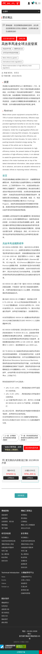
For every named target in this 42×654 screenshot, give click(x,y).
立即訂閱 (22, 39)
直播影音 (24, 561)
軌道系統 (5, 557)
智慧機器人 (5, 537)
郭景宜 (16, 73)
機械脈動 (5, 511)
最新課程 (5, 518)
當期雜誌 (24, 515)
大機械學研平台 (27, 573)
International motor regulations (12, 62)
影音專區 (24, 533)
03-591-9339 (32, 631)
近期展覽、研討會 (8, 521)
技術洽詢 (5, 561)
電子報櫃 (5, 528)
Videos (4, 583)
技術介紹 (5, 616)
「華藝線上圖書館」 (11, 450)
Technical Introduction (10, 573)
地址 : (30, 634)
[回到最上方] (40, 652)
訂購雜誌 (24, 521)
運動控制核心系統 (8, 544)
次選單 (5, 11)
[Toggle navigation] (38, 3)
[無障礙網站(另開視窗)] (21, 646)
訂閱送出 (11, 478)
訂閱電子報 (21, 652)
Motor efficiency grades (10, 58)
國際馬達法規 (18, 49)
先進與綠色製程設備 (8, 541)
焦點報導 (5, 515)
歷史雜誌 (24, 518)
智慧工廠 (5, 551)
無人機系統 (5, 554)
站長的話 (5, 606)
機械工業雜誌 (26, 511)
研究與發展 (6, 533)
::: (2, 2)
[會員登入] (29, 3)
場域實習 (24, 583)
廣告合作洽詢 (25, 528)
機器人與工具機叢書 (28, 525)
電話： (24, 631)
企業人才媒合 (25, 580)
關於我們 (5, 599)
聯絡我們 (5, 619)
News (3, 577)
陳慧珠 (10, 73)
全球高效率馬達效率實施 (10, 53)
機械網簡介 (5, 603)
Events (4, 580)
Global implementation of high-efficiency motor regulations (17, 67)
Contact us (5, 587)
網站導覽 (5, 622)
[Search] (36, 3)
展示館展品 (5, 613)
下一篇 (23, 436)
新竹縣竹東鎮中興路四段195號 (29, 637)
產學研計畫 (25, 590)
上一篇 (6, 436)
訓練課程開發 (25, 593)
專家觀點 (5, 525)
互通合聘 (24, 587)
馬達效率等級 (7, 49)
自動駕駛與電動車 (8, 547)
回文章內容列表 (9, 39)
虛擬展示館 (5, 609)
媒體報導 (24, 564)
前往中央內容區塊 (8, 2)
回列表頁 (21, 496)
